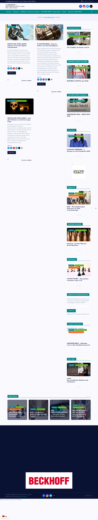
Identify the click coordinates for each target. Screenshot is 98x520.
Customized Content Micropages (78, 36)
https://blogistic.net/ (50, 17)
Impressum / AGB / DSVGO (75, 11)
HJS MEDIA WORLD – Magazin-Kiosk (50, 11)
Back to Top (88, 495)
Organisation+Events (81, 365)
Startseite (8, 11)
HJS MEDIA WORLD (88, 1)
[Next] (80, 52)
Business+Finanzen (81, 230)
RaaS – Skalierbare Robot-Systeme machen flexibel (17, 414)
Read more (11, 72)
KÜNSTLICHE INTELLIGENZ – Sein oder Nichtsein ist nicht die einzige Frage (19, 120)
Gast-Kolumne (41, 26)
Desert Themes (23, 496)
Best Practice (11, 26)
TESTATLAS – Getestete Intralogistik (30, 11)
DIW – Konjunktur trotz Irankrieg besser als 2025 (80, 414)
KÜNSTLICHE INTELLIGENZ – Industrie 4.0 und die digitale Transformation (17, 45)
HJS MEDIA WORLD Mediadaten (76, 101)
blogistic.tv (79, 193)
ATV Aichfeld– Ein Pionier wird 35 (78, 47)
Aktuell (71, 34)
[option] (79, 40)
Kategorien (16, 11)
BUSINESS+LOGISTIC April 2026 (77, 81)
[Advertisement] (45, 450)
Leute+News (79, 136)
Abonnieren (71, 310)
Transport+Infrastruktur (76, 195)
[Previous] (78, 52)
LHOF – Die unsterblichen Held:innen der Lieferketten (77, 380)
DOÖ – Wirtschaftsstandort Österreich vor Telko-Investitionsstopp (76, 208)
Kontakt (64, 11)
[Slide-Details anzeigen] (78, 171)
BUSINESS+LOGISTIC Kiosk (82, 67)
